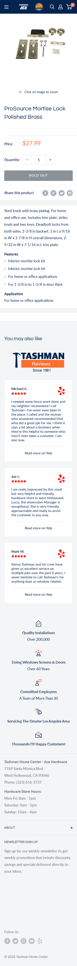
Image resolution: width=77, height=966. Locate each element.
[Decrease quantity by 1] (27, 159)
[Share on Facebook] (45, 192)
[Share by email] (70, 192)
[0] (69, 6)
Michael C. (19, 389)
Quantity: (12, 159)
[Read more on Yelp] (61, 391)
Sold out (38, 175)
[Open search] (52, 6)
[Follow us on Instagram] (24, 941)
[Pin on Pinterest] (53, 192)
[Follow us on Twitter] (15, 941)
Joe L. (15, 476)
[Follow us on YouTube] (32, 941)
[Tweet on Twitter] (62, 192)
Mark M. (17, 551)
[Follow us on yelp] (40, 941)
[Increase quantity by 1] (50, 159)
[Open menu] (6, 7)
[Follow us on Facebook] (7, 941)
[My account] (60, 6)
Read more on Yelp (38, 453)
